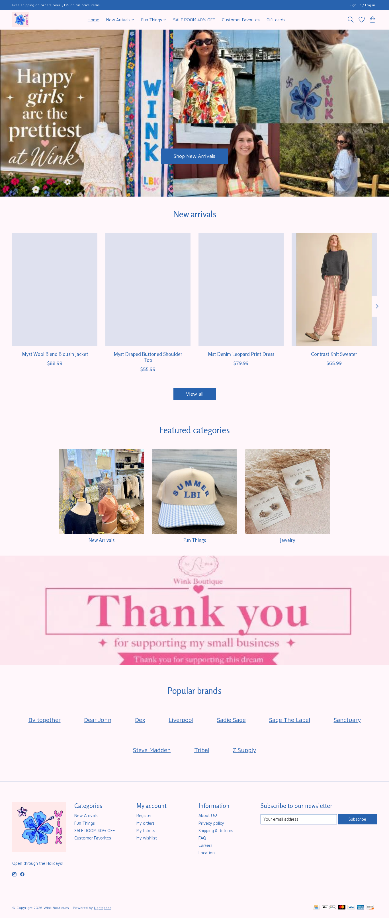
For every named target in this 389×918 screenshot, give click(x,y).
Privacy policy (211, 823)
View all (194, 394)
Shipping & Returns (215, 830)
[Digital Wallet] (329, 907)
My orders (145, 823)
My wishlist (146, 838)
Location (206, 852)
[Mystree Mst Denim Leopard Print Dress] (241, 289)
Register (144, 815)
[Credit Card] (316, 907)
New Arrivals (101, 540)
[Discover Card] (370, 907)
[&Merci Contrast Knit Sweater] (334, 289)
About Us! (207, 815)
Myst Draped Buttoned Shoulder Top (148, 357)
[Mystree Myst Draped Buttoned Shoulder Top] (148, 289)
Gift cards (276, 19)
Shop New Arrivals (194, 156)
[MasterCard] (341, 907)
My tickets (145, 830)
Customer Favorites (241, 19)
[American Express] (360, 907)
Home (93, 19)
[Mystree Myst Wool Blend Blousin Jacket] (54, 289)
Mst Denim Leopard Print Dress (241, 354)
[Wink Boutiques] (20, 19)
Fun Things (194, 540)
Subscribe (357, 819)
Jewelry (287, 540)
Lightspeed (102, 907)
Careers (205, 845)
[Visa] (351, 907)
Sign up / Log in (362, 5)
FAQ (202, 838)
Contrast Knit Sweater (334, 354)
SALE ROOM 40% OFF (194, 19)
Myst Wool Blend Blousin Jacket (55, 354)
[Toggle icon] (351, 20)
